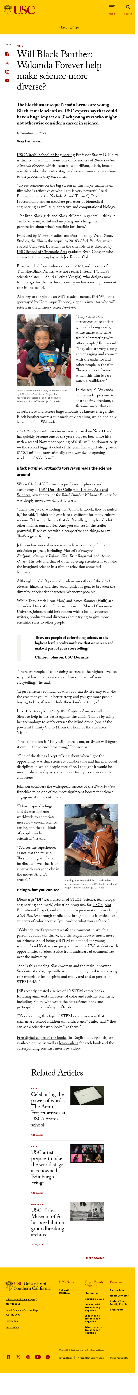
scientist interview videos (61, 1049)
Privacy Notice (65, 1357)
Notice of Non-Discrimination (91, 1357)
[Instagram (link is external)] (28, 1357)
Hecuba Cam (12, 1327)
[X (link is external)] (7, 62)
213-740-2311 (13, 1303)
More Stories (95, 1258)
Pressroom (116, 1309)
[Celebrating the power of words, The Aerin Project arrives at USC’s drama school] (87, 1095)
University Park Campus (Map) (21, 1299)
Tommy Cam (12, 1321)
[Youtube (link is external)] (38, 1357)
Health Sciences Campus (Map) (22, 1310)
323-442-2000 (13, 1314)
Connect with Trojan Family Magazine (92, 1307)
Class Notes (91, 1293)
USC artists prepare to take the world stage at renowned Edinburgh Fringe (47, 1168)
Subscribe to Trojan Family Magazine (92, 1318)
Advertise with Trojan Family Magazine (93, 1329)
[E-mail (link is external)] (7, 80)
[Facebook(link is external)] (7, 53)
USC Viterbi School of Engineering (46, 155)
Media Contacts (119, 1295)
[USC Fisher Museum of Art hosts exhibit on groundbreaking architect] (87, 1211)
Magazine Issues (94, 1298)
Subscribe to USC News (66, 1291)
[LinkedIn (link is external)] (7, 71)
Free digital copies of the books (41, 1038)
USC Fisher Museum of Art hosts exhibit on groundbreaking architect (47, 1223)
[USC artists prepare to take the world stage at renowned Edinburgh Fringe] (87, 1153)
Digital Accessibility (119, 1357)
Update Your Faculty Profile (118, 1303)
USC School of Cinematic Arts (42, 252)
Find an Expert (118, 1290)
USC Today (69, 27)
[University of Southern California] (19, 10)
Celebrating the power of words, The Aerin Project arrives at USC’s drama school (48, 1110)
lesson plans (68, 1043)
